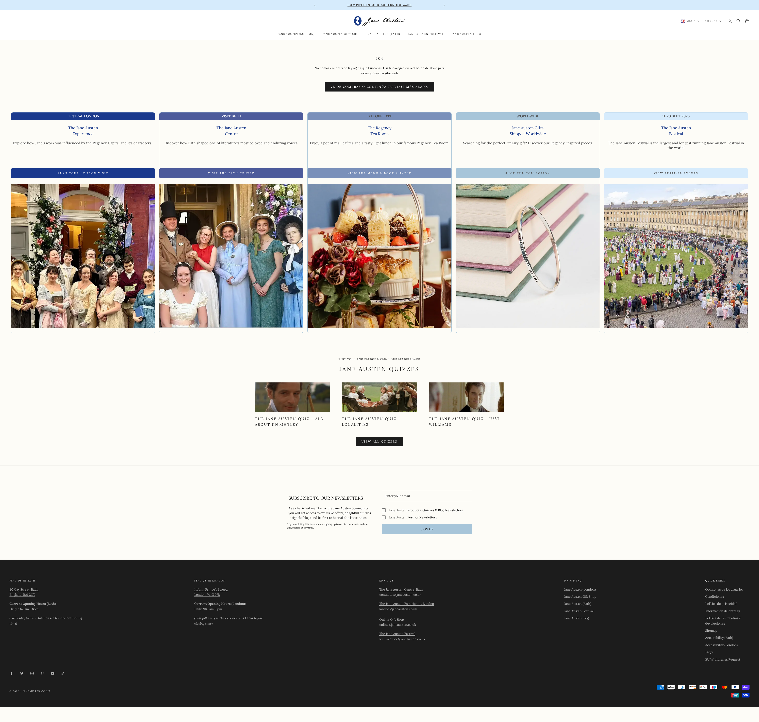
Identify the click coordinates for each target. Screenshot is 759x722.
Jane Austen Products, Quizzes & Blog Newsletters (426, 510)
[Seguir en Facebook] (11, 673)
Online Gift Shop (391, 619)
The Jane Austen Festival (397, 634)
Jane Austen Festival (426, 33)
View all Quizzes (379, 441)
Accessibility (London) (721, 645)
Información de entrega (722, 611)
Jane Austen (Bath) (384, 33)
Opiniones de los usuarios (724, 589)
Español (711, 21)
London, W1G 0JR (207, 594)
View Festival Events (676, 173)
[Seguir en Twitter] (22, 673)
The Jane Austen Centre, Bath (401, 589)
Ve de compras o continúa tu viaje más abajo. (379, 87)
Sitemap (711, 630)
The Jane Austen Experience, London (406, 604)
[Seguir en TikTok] (63, 673)
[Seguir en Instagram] (32, 673)
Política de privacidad (721, 604)
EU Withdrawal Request (722, 659)
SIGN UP (427, 529)
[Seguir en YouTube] (53, 673)
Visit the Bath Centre (231, 173)
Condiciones (714, 596)
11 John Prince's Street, (211, 589)
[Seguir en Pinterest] (42, 673)
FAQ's (709, 652)
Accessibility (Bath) (719, 638)
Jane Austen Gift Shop (342, 33)
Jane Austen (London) (296, 33)
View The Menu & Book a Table (380, 173)
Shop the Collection (527, 173)
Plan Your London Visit (83, 173)
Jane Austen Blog (466, 33)
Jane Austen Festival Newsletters (413, 517)
